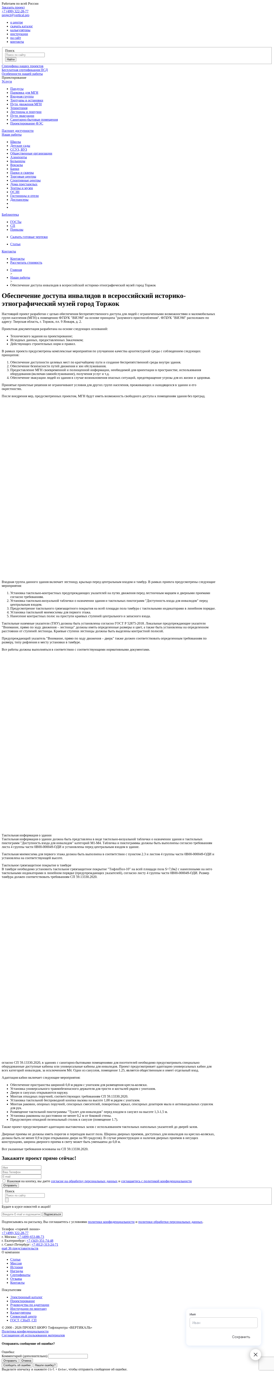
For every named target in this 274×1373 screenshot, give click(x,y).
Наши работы (12, 134)
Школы (15, 142)
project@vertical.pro (15, 15)
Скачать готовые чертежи (29, 237)
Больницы (17, 161)
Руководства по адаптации (29, 1305)
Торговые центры (23, 176)
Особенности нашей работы (22, 74)
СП (12, 226)
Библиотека (10, 214)
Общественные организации (31, 153)
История (16, 1267)
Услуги (7, 81)
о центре (16, 22)
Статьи (15, 244)
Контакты (9, 251)
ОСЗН (14, 192)
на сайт (15, 38)
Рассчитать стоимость (26, 262)
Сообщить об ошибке (17, 1365)
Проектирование (22, 1301)
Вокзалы (16, 165)
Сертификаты (20, 1275)
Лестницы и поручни (26, 112)
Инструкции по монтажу (28, 1309)
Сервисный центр (23, 1316)
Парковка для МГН (24, 92)
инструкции (19, 34)
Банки (14, 169)
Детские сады (20, 145)
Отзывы (16, 1279)
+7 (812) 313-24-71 (44, 1244)
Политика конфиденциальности (25, 1331)
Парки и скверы (22, 172)
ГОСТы (15, 222)
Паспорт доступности (18, 130)
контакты (17, 41)
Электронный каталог (26, 1297)
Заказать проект (13, 7)
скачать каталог (21, 26)
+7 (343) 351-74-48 (40, 1240)
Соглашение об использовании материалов (33, 1335)
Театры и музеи (21, 188)
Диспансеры (19, 199)
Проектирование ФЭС (26, 123)
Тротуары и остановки (26, 100)
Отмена (26, 1360)
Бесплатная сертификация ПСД (25, 70)
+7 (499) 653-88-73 (30, 1237)
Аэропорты (18, 157)
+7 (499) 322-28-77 (15, 11)
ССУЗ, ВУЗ (18, 149)
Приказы (16, 229)
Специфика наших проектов (22, 66)
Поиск (10, 50)
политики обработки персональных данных (170, 1222)
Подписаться (52, 1214)
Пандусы (17, 89)
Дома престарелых (23, 184)
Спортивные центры (25, 180)
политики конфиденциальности (111, 1222)
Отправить (10, 1185)
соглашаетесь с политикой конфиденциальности (156, 1181)
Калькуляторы (20, 1312)
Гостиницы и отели (24, 196)
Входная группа (22, 96)
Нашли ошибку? (45, 1365)
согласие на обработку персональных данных (84, 1181)
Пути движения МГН (26, 104)
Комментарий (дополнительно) (24, 1356)
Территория (18, 108)
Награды (16, 1271)
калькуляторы (20, 30)
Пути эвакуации (22, 116)
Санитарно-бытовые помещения (34, 119)
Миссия (16, 1263)
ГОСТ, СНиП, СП (23, 1320)
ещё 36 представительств (20, 1248)
